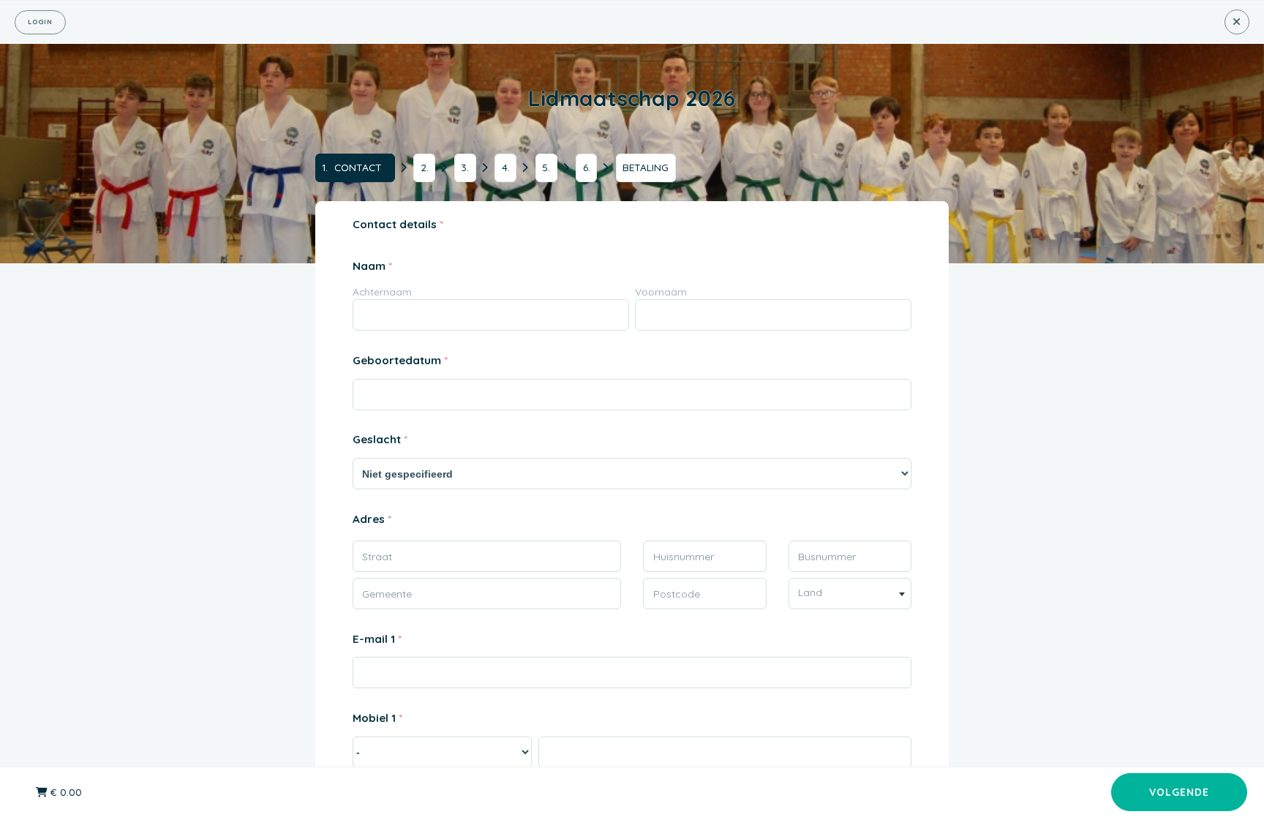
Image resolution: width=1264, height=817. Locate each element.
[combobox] (850, 593)
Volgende (1179, 792)
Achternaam (382, 291)
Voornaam (661, 291)
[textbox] (850, 592)
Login (40, 22)
